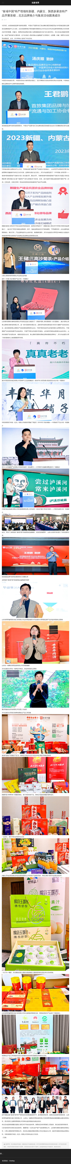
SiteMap (12, 1161)
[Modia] (35, 2)
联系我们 (5, 1161)
